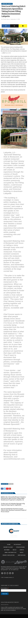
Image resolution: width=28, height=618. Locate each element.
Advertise (22, 549)
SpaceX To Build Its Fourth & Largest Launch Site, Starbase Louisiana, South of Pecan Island (13, 510)
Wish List (14, 549)
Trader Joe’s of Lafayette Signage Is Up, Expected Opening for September (13, 504)
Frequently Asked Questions (8, 555)
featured (11, 483)
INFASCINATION (4, 604)
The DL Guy (6, 19)
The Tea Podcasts (17, 544)
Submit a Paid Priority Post (11, 552)
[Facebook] (6, 26)
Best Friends (6, 549)
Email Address (5, 588)
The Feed (8, 544)
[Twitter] (14, 26)
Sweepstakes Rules (21, 555)
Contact (21, 552)
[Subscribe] (23, 26)
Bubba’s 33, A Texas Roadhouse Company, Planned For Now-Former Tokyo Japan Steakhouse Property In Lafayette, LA (13, 498)
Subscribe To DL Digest (8, 547)
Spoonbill (8, 53)
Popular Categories (20, 547)
